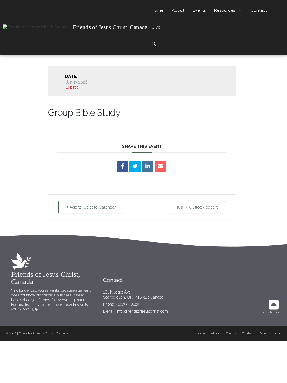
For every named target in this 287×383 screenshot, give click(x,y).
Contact (259, 10)
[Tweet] (135, 166)
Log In (276, 333)
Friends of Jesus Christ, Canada (110, 27)
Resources (224, 10)
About (178, 10)
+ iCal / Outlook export (196, 207)
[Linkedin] (147, 166)
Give (156, 27)
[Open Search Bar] (153, 44)
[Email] (160, 166)
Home (157, 10)
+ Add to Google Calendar (91, 207)
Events (199, 10)
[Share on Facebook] (122, 166)
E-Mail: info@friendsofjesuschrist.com (135, 311)
